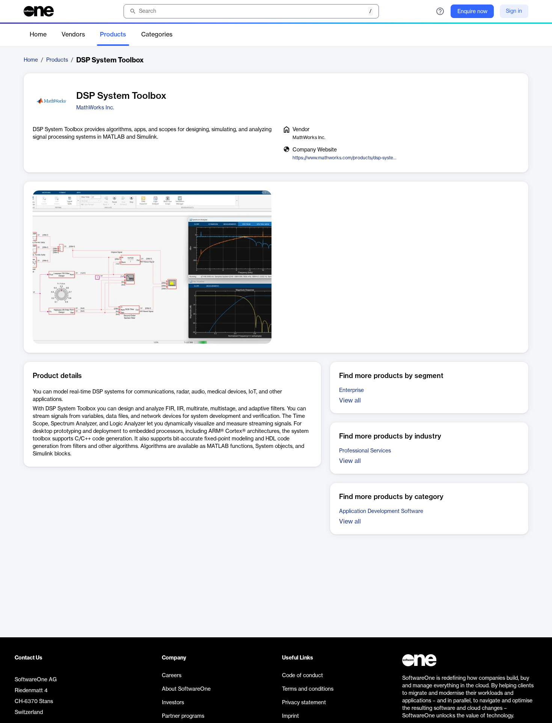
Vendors (73, 35)
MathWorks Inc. (95, 107)
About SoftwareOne (186, 689)
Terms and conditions (307, 689)
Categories (156, 35)
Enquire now (472, 11)
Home (38, 35)
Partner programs (183, 716)
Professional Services (365, 451)
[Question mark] (440, 11)
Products (113, 35)
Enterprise (351, 390)
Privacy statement (304, 702)
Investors (173, 702)
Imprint (290, 716)
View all (350, 401)
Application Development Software (381, 511)
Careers (171, 675)
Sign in (514, 11)
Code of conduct (302, 675)
